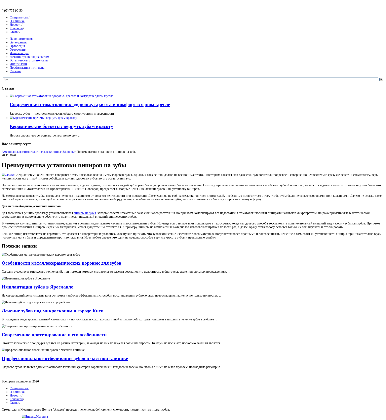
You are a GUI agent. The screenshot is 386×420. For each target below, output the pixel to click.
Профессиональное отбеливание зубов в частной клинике (65, 358)
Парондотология (21, 38)
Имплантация (19, 53)
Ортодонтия (18, 49)
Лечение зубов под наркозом (29, 56)
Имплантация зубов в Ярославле (37, 287)
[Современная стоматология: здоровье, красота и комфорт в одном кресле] (61, 96)
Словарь (15, 71)
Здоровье (69, 151)
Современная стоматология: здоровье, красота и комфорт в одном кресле (90, 104)
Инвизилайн (18, 64)
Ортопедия (17, 46)
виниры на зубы (85, 213)
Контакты (16, 28)
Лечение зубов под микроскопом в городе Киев (53, 310)
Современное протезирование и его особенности (54, 334)
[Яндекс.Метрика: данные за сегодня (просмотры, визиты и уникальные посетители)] (35, 416)
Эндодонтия (18, 42)
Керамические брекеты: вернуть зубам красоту (61, 126)
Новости (16, 24)
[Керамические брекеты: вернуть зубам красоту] (43, 117)
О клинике (17, 21)
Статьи (14, 32)
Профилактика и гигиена (27, 67)
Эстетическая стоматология (29, 60)
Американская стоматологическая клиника (31, 151)
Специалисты (19, 17)
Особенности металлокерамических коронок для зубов (61, 263)
